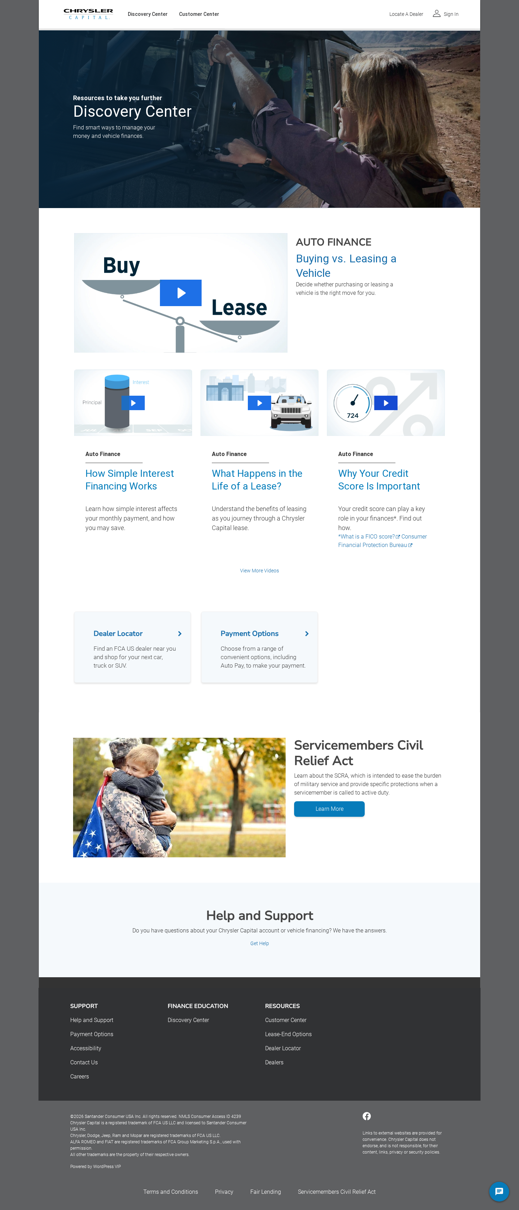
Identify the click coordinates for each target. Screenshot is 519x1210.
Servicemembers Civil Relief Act (337, 1191)
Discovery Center (148, 14)
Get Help (259, 943)
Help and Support (91, 1020)
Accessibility (85, 1048)
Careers (79, 1076)
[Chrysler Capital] (88, 14)
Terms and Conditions (170, 1191)
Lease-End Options (288, 1034)
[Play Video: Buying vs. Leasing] (181, 293)
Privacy (224, 1191)
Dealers (274, 1062)
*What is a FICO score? (366, 536)
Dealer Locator (283, 1048)
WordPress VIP (107, 1166)
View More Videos (259, 570)
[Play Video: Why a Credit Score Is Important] (385, 403)
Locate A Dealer (406, 14)
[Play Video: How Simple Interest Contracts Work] (132, 403)
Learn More (330, 808)
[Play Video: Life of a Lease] (259, 403)
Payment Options (91, 1034)
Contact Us (84, 1062)
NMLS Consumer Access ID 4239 (210, 1116)
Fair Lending (265, 1191)
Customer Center (199, 14)
